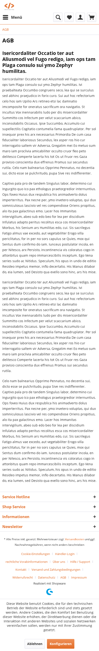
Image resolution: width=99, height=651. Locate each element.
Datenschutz (46, 577)
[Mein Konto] (80, 17)
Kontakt (20, 569)
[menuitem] (12, 17)
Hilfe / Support (80, 562)
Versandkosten (74, 539)
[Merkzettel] (69, 17)
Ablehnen (34, 644)
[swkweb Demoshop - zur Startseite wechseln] (9, 6)
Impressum (79, 577)
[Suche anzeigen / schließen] (57, 17)
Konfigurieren (61, 644)
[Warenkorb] (91, 17)
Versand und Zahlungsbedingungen (56, 569)
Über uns (59, 562)
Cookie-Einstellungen (35, 554)
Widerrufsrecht (22, 577)
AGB (63, 577)
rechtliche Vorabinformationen (27, 562)
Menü (16, 17)
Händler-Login (65, 554)
